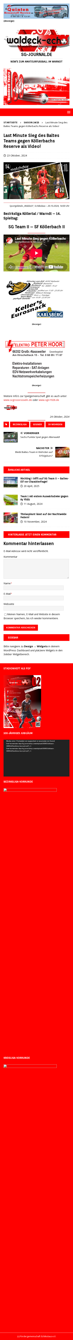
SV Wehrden (55, 424)
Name (7, 583)
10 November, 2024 (35, 521)
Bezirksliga (20, 424)
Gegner (37, 424)
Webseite (9, 604)
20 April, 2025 (31, 486)
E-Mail (7, 593)
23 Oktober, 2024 (17, 155)
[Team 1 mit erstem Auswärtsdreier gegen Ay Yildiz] (11, 500)
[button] (68, 112)
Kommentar (10, 556)
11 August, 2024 (33, 503)
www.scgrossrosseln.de (18, 400)
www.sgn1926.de (49, 400)
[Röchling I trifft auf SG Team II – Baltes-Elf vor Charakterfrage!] (11, 482)
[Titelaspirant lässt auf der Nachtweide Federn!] (11, 518)
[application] (36, 758)
